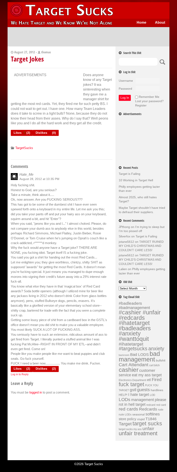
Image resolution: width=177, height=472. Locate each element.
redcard (150, 404)
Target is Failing (129, 173)
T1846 (150, 419)
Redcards (148, 409)
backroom (124, 355)
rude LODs (125, 414)
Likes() (22, 132)
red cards (128, 409)
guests (143, 389)
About (160, 22)
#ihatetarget (131, 344)
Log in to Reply (19, 374)
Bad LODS (139, 354)
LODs (124, 399)
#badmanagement (134, 308)
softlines (152, 414)
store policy (127, 419)
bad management (139, 356)
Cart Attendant (133, 364)
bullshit (160, 360)
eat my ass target (147, 375)
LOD (152, 395)
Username (126, 80)
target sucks (147, 423)
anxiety (156, 348)
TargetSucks (24, 148)
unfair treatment (138, 433)
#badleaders (130, 303)
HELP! (123, 395)
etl (149, 380)
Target (125, 423)
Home (141, 22)
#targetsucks (133, 348)
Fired (156, 379)
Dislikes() (46, 132)
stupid (141, 419)
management (142, 400)
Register (141, 105)
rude (160, 409)
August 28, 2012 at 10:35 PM (39, 179)
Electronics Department (132, 380)
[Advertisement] (88, 36)
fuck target (131, 384)
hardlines (157, 390)
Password (125, 88)
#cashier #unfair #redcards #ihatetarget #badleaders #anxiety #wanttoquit (140, 325)
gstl (133, 389)
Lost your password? (149, 101)
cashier (128, 369)
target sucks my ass (130, 429)
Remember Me (149, 96)
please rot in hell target (142, 402)
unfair (148, 428)
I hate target (138, 394)
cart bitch (154, 365)
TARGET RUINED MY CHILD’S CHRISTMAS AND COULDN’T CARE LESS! (141, 246)
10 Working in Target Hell (136, 180)
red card (161, 404)
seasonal (138, 414)
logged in (35, 392)
